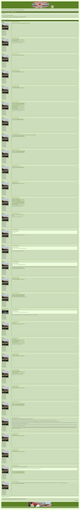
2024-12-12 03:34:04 (16, 117)
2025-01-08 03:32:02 (16, 337)
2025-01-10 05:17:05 (16, 369)
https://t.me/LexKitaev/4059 (15, 108)
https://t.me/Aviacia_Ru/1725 (15, 182)
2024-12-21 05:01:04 (16, 197)
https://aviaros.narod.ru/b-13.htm (21, 264)
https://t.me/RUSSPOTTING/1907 (15, 340)
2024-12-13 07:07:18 (16, 133)
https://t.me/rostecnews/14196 (63, 482)
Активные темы (4, 13)
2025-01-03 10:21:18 (16, 321)
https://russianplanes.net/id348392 (15, 278)
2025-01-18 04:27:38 (16, 465)
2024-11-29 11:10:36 (16, 69)
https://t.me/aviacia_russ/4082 (15, 105)
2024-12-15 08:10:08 (16, 165)
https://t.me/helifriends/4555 (15, 204)
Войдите (7, 15)
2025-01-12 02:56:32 (16, 401)
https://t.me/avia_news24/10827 (17, 428)
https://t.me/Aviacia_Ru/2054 (15, 372)
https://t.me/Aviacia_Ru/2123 (15, 450)
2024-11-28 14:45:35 (16, 53)
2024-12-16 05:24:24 (16, 181)
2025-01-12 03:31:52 (16, 417)
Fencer (3, 37)
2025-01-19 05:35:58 (16, 481)
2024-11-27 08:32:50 (16, 37)
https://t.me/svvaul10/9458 (17, 200)
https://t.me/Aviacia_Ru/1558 (15, 40)
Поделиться (13, 37)
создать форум (76, 500)
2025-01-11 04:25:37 (16, 385)
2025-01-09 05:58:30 (16, 353)
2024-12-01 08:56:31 (16, 85)
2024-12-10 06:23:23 (16, 101)
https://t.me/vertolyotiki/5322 (21, 103)
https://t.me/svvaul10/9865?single (23, 466)
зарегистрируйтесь (11, 15)
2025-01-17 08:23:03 (16, 449)
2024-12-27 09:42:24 (16, 213)
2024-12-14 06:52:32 (16, 149)
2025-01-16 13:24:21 (16, 433)
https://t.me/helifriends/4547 (16, 198)
